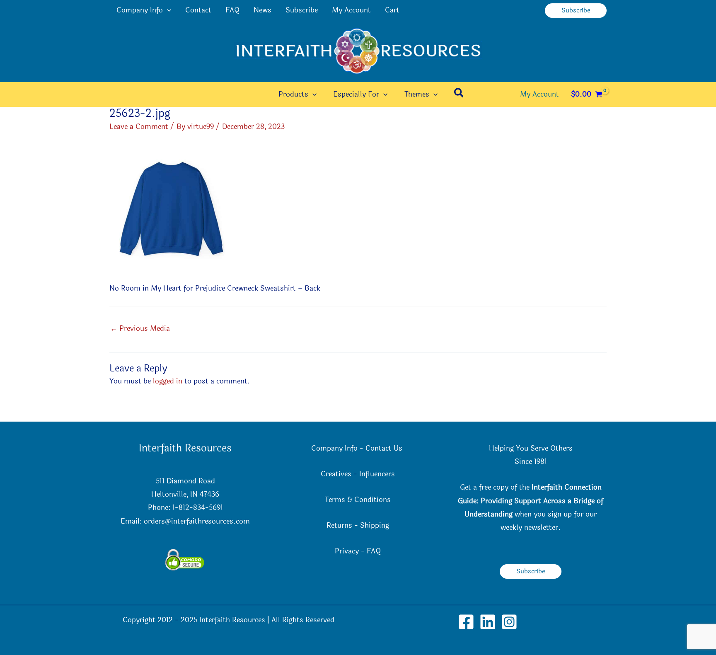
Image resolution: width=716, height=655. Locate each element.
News (262, 10)
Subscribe (301, 10)
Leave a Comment (138, 126)
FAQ (232, 10)
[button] (167, 10)
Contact (198, 10)
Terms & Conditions (358, 499)
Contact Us (384, 448)
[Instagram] (509, 622)
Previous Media (140, 328)
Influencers (377, 474)
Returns (339, 525)
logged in (167, 381)
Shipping (374, 525)
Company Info (139, 10)
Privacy (347, 551)
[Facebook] (466, 622)
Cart (392, 10)
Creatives (336, 474)
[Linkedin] (487, 622)
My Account (351, 10)
